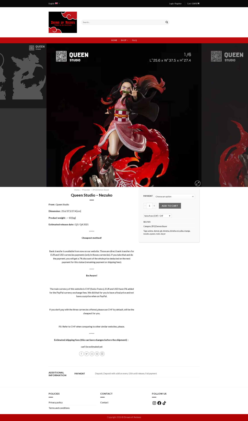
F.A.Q (134, 40)
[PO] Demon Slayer (101, 190)
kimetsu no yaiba (177, 231)
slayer (163, 234)
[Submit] (166, 22)
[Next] (239, 115)
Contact (104, 402)
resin (158, 234)
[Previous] (8, 115)
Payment (148, 196)
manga (187, 231)
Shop (123, 40)
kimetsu (166, 231)
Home (114, 40)
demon (156, 231)
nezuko (146, 234)
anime (150, 231)
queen (152, 234)
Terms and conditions (59, 407)
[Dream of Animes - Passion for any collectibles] (63, 22)
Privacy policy (56, 402)
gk (161, 231)
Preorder (86, 190)
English (51, 3)
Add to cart (170, 205)
